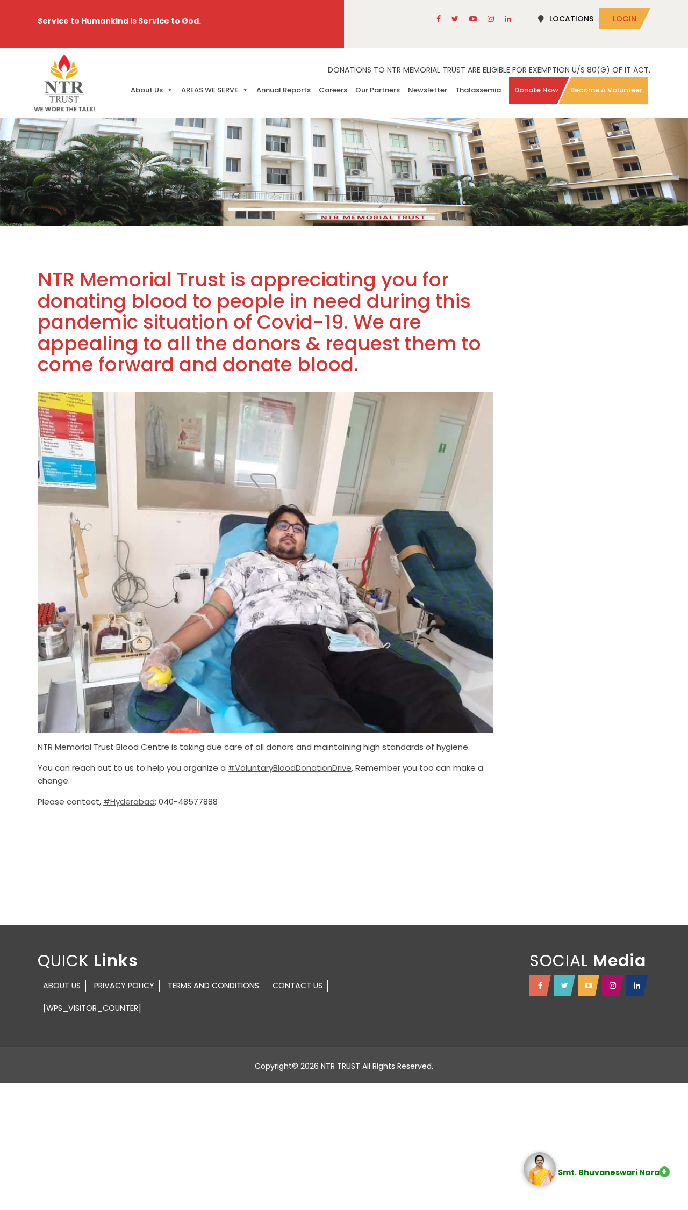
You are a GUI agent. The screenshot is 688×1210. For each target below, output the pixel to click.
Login (624, 18)
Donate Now (536, 90)
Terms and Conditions (213, 985)
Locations (571, 18)
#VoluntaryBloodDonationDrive (290, 767)
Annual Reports (283, 90)
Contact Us (297, 985)
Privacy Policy (124, 985)
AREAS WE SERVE (209, 90)
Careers (333, 90)
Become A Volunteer (606, 90)
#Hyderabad (129, 801)
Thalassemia (478, 90)
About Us (147, 90)
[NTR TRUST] (64, 83)
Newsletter (427, 90)
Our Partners (377, 90)
